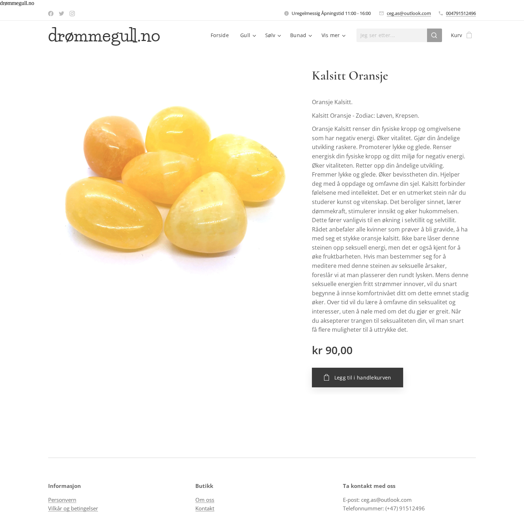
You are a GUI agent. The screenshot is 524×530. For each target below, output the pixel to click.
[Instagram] (72, 13)
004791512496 (461, 13)
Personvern (62, 499)
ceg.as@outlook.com (409, 13)
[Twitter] (61, 13)
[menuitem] (222, 35)
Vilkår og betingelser (73, 508)
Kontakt (204, 508)
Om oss (204, 499)
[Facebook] (50, 13)
